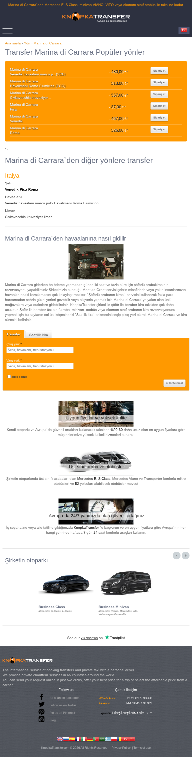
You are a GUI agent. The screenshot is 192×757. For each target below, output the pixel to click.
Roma (33, 189)
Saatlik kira (38, 335)
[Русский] (66, 739)
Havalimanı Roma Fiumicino (76, 203)
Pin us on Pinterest (62, 713)
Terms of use (142, 748)
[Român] (120, 739)
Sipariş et (159, 70)
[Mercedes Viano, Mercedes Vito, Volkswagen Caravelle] (126, 568)
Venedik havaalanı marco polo (29, 203)
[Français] (78, 739)
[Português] (96, 739)
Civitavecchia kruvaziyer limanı (29, 217)
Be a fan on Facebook (64, 698)
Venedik (11, 189)
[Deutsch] (90, 739)
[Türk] (126, 739)
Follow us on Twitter (63, 705)
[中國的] (132, 739)
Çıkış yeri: (14, 344)
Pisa (23, 189)
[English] (60, 739)
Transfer (13, 334)
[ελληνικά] (108, 739)
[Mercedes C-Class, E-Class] (66, 568)
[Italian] (84, 739)
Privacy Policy (121, 748)
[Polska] (114, 739)
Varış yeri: (14, 360)
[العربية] (102, 739)
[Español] (72, 739)
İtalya (12, 175)
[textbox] (40, 350)
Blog (53, 720)
